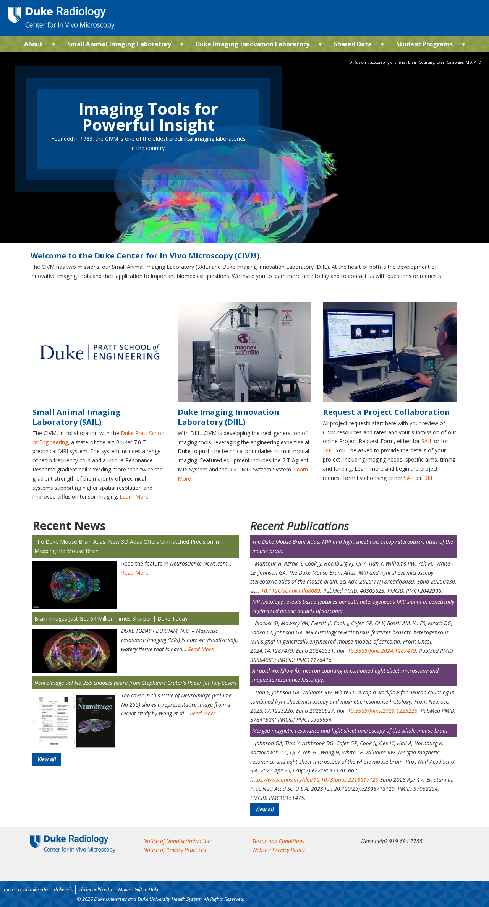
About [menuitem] (30, 46)
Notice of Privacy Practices (174, 849)
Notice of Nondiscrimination (177, 841)
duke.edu (63, 889)
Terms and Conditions (278, 841)
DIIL (328, 450)
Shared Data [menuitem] (350, 46)
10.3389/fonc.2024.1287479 (382, 650)
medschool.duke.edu (26, 889)
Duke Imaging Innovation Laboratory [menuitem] (249, 46)
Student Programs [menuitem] (421, 46)
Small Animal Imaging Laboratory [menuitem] (116, 46)
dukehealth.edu (95, 889)
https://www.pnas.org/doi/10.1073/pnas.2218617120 (314, 779)
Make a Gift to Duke (138, 889)
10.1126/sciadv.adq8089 (290, 590)
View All (46, 759)
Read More (135, 572)
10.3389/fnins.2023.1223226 (383, 710)
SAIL (426, 441)
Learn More (134, 496)
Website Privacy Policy (278, 849)
